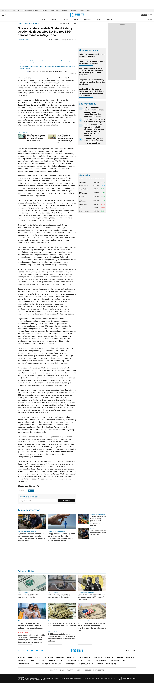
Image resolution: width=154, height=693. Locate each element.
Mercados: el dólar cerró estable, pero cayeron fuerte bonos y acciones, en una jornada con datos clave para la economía (31, 638)
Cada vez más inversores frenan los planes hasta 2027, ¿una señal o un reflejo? (91, 597)
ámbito (20, 23)
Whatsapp (42, 650)
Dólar (43, 19)
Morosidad (64, 10)
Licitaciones (111, 664)
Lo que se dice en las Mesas (30, 10)
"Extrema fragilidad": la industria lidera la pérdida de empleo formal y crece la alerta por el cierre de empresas (98, 521)
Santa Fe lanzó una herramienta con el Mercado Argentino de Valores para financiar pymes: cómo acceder (65, 138)
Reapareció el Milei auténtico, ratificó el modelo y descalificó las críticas (92, 82)
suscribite (144, 14)
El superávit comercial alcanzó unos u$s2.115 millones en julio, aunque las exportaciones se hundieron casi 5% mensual (94, 130)
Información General (74, 661)
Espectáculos (100, 661)
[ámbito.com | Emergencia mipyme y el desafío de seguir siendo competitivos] (83, 533)
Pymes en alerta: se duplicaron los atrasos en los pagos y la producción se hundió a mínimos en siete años (31, 537)
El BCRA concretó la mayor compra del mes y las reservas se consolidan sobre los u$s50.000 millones (94, 112)
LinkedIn (32, 650)
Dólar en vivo (16, 10)
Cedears (102, 179)
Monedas (81, 179)
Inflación (73, 10)
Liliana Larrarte (24, 39)
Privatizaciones (54, 10)
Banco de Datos (84, 657)
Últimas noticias (34, 657)
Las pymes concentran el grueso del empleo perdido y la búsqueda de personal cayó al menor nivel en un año (61, 537)
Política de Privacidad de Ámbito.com (47, 664)
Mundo (31, 661)
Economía (54, 19)
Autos (88, 661)
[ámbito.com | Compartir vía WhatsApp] (63, 39)
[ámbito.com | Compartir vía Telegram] (72, 39)
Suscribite (66, 500)
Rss (124, 661)
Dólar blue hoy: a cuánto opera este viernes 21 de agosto (92, 62)
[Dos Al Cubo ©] (127, 678)
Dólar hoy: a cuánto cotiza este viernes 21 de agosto (92, 55)
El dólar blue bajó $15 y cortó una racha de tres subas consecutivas (93, 140)
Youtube (37, 650)
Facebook (23, 650)
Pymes (37, 23)
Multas (100, 664)
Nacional (21, 661)
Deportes (42, 661)
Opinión (98, 19)
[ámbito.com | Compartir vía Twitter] (67, 39)
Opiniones (28, 23)
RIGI (88, 10)
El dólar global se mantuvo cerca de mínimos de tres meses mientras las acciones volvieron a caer (92, 626)
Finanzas (66, 19)
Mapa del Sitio (23, 664)
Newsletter (150, 19)
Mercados (98, 657)
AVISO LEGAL (70, 664)
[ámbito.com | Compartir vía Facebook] (65, 39)
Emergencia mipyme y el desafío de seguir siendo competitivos (98, 532)
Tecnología (114, 661)
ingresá (150, 14)
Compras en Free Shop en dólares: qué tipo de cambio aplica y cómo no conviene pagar (31, 625)
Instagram (27, 650)
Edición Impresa (55, 661)
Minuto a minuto (24, 632)
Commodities (95, 179)
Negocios (87, 19)
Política (76, 19)
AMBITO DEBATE (94, 670)
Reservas (81, 10)
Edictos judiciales (86, 664)
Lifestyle (130, 657)
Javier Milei (44, 10)
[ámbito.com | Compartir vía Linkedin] (70, 39)
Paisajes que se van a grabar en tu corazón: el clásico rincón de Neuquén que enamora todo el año (92, 71)
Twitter (19, 650)
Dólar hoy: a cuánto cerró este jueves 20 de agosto (94, 120)
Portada (21, 657)
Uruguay (109, 19)
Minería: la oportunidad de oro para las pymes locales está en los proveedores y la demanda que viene (36, 137)
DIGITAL (57, 670)
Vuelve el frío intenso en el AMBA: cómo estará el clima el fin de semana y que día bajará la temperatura (91, 92)
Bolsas (88, 179)
